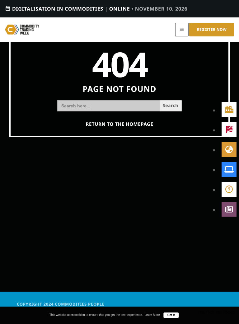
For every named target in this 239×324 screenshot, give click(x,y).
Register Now (212, 29)
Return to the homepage (119, 124)
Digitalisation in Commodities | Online (96, 8)
